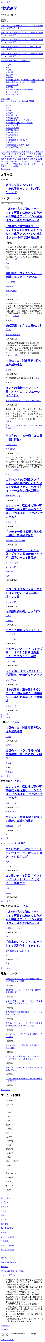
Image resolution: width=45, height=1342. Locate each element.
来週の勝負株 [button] (6, 159)
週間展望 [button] (29, 152)
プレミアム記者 (12, 125)
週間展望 (9, 287)
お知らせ (4, 101)
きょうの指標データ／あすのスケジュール (23, 401)
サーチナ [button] (30, 156)
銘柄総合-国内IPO (13, 80)
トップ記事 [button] (5, 152)
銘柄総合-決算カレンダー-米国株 (23, 82)
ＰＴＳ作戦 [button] (31, 161)
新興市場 (9, 113)
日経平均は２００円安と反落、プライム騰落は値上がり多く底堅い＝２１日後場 (24, 554)
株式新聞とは (6, 61)
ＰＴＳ (8, 866)
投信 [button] (31, 154)
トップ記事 (10, 282)
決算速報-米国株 (26, 90)
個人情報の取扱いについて (17, 140)
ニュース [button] (22, 164)
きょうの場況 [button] (12, 164)
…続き (16, 259)
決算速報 (4, 1241)
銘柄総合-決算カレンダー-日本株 (19, 120)
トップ (8, 106)
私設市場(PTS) (11, 115)
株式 (7, 576)
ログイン (26, 61)
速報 (7, 108)
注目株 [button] (30, 159)
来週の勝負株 (11, 291)
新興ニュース (11, 522)
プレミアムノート (13, 680)
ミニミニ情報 (11, 639)
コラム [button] (37, 156)
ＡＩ (7, 295)
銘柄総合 (4, 1232)
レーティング (11, 445)
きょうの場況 (11, 567)
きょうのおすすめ (13, 335)
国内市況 (9, 571)
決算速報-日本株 (12, 90)
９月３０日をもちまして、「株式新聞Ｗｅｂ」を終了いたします (24, 188)
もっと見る (5, 2)
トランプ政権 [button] (12, 166)
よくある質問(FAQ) (13, 147)
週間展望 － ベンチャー (15, 541)
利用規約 (9, 142)
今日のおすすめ (12, 135)
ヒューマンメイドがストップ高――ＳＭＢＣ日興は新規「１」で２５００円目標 (24, 652)
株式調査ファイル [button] (18, 152)
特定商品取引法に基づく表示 (18, 145)
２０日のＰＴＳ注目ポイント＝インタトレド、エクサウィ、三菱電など (24, 879)
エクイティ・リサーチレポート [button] (16, 154)
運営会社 (9, 137)
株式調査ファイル (13, 496)
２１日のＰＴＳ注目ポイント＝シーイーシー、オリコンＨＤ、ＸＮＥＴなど (24, 853)
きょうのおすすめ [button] (19, 159)
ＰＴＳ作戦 (10, 449)
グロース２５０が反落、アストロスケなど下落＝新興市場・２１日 (24, 593)
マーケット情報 (12, 133)
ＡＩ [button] (24, 156)
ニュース (9, 621)
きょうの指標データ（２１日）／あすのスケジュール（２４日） (23, 391)
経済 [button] (42, 156)
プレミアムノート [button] (33, 164)
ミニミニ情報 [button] (16, 156)
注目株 (8, 110)
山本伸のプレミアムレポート (18, 951)
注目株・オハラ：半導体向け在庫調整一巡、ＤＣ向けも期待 (24, 754)
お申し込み (17, 61)
